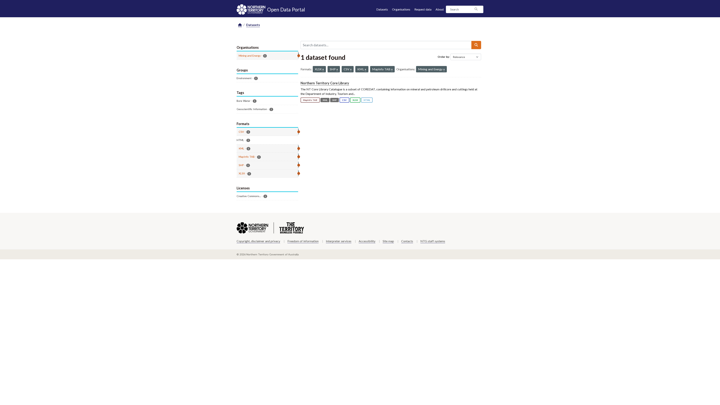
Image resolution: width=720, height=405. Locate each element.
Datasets (382, 9)
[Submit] (476, 45)
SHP (334, 100)
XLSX (355, 100)
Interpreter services (338, 241)
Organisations (401, 9)
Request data (422, 9)
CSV (344, 100)
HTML (367, 100)
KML (325, 100)
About (440, 9)
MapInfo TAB (310, 100)
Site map (388, 241)
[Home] (240, 25)
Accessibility (367, 241)
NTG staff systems (432, 241)
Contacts (407, 241)
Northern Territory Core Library (325, 83)
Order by (443, 56)
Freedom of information (303, 241)
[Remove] (323, 69)
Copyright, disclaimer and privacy (258, 241)
